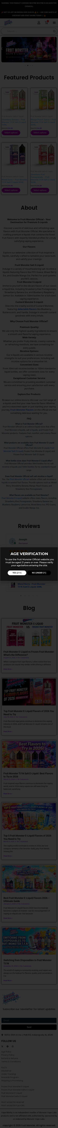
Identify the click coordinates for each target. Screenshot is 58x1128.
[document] (29, 564)
